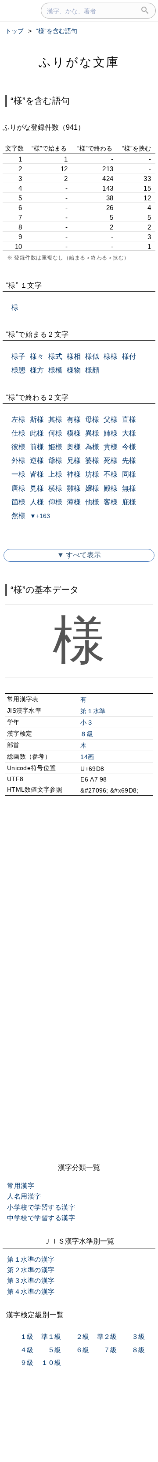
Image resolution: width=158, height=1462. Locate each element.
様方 (37, 370)
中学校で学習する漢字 (41, 1217)
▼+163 (40, 515)
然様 (18, 515)
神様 (74, 474)
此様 (37, 433)
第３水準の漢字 (31, 1280)
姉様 (111, 433)
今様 (129, 447)
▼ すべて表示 (79, 555)
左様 (18, 419)
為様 (92, 447)
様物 (74, 370)
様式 (55, 356)
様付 (129, 356)
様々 (37, 356)
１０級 (51, 1362)
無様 (129, 488)
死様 (111, 460)
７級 (110, 1349)
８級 (86, 733)
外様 (18, 460)
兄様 (74, 460)
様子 (18, 356)
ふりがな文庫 (79, 62)
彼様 (18, 447)
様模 (55, 370)
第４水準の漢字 (31, 1291)
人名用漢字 (24, 1196)
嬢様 (92, 488)
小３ (86, 722)
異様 (92, 433)
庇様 (129, 502)
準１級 (51, 1336)
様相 (74, 356)
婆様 (92, 460)
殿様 (111, 488)
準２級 (107, 1336)
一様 (18, 474)
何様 (55, 433)
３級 (138, 1336)
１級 (26, 1336)
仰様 (55, 502)
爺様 (55, 460)
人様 (37, 502)
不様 (111, 474)
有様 (74, 419)
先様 (129, 460)
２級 (82, 1336)
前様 (37, 447)
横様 (55, 488)
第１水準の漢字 (31, 1259)
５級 (54, 1349)
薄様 (74, 502)
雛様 (74, 488)
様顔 (92, 370)
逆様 (37, 460)
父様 (111, 419)
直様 (129, 419)
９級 (26, 1362)
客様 (111, 502)
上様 (55, 474)
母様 (92, 419)
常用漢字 (20, 1185)
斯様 (37, 419)
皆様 (37, 474)
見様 (37, 488)
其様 (55, 419)
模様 (74, 433)
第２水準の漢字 (31, 1270)
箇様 (18, 502)
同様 (129, 474)
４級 (26, 1349)
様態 (18, 370)
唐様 (18, 488)
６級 (82, 1349)
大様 (129, 433)
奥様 (74, 447)
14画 (87, 756)
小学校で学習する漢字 (41, 1207)
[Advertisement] (79, 895)
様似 (92, 356)
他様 (92, 502)
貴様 (111, 447)
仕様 (18, 433)
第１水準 (92, 710)
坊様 (92, 474)
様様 (111, 356)
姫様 (55, 447)
